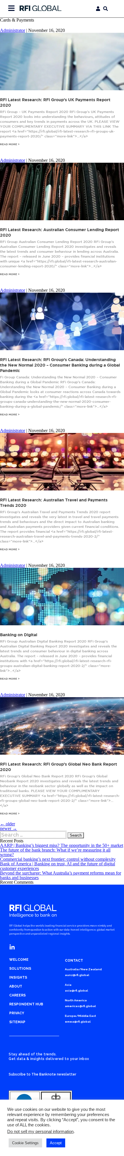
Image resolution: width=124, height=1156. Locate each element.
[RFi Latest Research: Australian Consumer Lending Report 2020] (62, 218)
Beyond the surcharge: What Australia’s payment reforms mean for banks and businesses (60, 875)
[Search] (105, 8)
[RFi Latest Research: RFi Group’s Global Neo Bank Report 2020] (62, 753)
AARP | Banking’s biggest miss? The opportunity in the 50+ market (61, 845)
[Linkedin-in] (12, 947)
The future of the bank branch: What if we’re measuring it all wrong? (55, 852)
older (7, 823)
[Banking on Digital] (62, 623)
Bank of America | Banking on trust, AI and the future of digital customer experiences (57, 866)
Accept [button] (56, 1143)
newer (8, 828)
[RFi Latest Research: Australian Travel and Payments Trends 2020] (62, 488)
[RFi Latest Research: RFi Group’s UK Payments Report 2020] (62, 88)
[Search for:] (33, 835)
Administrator (12, 30)
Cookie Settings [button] (25, 1143)
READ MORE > (10, 144)
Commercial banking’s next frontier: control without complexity (58, 859)
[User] (98, 8)
